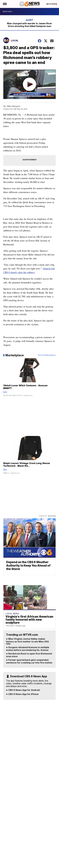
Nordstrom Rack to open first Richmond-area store (29, 655)
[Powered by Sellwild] (52, 516)
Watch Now (51, 4)
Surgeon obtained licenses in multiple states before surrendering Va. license (27, 648)
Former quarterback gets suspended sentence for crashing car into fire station (29, 661)
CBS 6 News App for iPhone (23, 694)
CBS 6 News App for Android (24, 690)
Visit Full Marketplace (47, 355)
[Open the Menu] (4, 4)
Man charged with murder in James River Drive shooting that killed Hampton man (29, 25)
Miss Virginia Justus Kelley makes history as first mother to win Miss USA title (27, 641)
